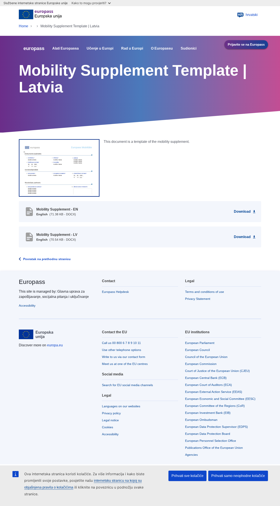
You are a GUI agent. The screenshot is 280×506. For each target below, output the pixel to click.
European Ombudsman (201, 419)
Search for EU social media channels (127, 385)
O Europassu (162, 48)
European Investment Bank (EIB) (208, 412)
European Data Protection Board (207, 433)
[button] (59, 167)
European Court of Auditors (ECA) (208, 385)
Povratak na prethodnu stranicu (47, 259)
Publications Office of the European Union (214, 447)
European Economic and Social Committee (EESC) (220, 399)
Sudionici (188, 48)
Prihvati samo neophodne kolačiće (238, 476)
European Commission (201, 364)
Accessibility (27, 305)
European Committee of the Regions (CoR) (215, 406)
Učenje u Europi (100, 48)
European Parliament (199, 343)
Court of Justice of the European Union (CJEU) (217, 371)
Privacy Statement (197, 298)
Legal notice (110, 420)
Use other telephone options (121, 350)
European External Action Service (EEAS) (213, 392)
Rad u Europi (132, 48)
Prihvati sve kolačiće (187, 476)
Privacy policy (111, 413)
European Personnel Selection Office (210, 440)
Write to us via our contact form (123, 357)
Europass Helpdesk (115, 292)
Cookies (107, 427)
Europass (32, 281)
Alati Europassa (65, 48)
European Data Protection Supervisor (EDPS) (216, 426)
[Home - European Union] (40, 15)
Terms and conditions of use (204, 292)
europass (33, 48)
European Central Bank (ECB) (206, 378)
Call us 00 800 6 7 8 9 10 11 (121, 343)
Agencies (191, 454)
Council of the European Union (206, 357)
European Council (197, 350)
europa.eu (55, 345)
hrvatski (248, 15)
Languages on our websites (121, 406)
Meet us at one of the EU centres (125, 364)
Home (23, 26)
